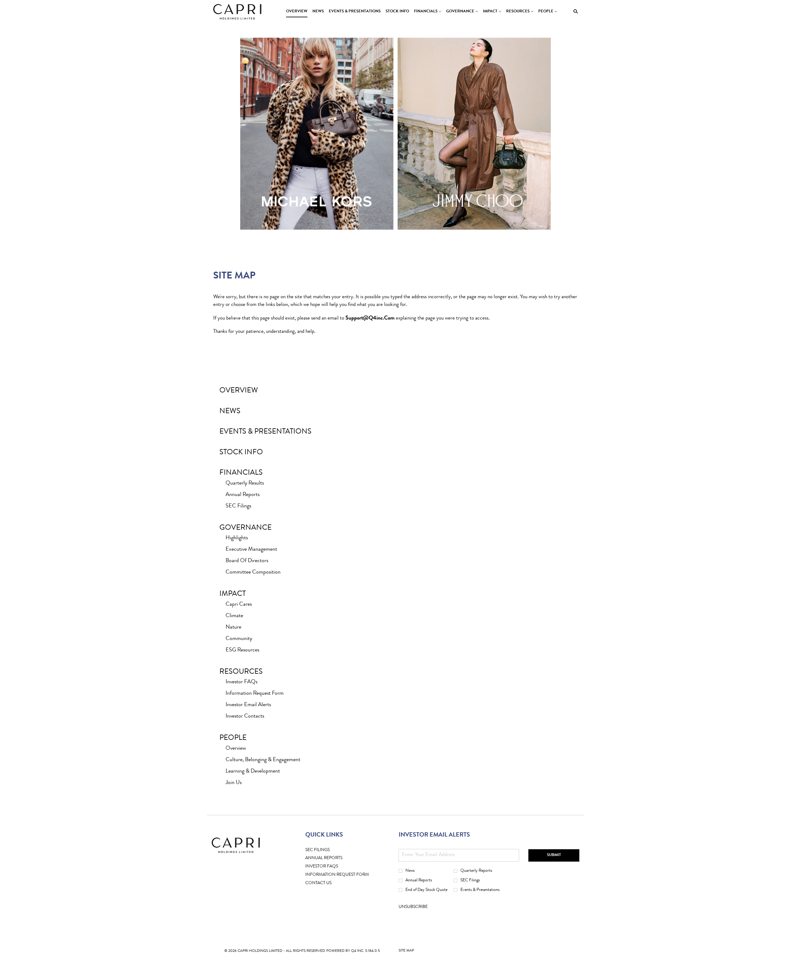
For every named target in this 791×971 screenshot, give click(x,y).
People (233, 738)
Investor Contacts (245, 716)
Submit (554, 855)
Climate (234, 616)
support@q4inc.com (370, 318)
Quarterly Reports (476, 871)
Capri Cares (239, 604)
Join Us (234, 783)
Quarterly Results (245, 483)
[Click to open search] (574, 11)
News (229, 411)
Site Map (406, 952)
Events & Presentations (265, 432)
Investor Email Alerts (248, 705)
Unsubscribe (413, 907)
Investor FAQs (241, 682)
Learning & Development (253, 771)
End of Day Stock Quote (426, 890)
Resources (241, 672)
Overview (238, 391)
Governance (245, 528)
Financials (241, 473)
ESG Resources (242, 650)
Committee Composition (253, 572)
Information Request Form (255, 693)
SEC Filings (238, 506)
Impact (232, 594)
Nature (233, 627)
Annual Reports (243, 495)
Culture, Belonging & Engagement (263, 760)
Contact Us (328, 883)
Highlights (237, 538)
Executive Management (251, 549)
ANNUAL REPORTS (333, 858)
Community (239, 639)
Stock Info (241, 452)
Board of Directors (247, 561)
